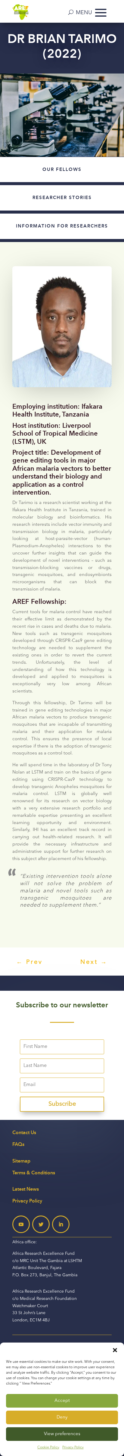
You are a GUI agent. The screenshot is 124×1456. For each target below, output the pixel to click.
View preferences (62, 1434)
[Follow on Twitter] (41, 1224)
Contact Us (24, 1132)
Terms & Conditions (33, 1173)
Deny (62, 1417)
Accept (62, 1401)
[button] (115, 1350)
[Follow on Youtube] (21, 1224)
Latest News (25, 1189)
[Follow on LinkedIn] (61, 1224)
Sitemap (21, 1161)
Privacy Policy (73, 1447)
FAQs (18, 1144)
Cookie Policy (48, 1447)
